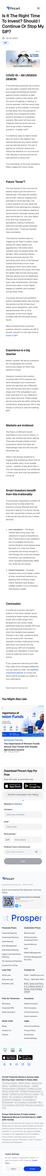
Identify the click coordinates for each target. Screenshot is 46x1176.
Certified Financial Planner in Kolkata (24, 1094)
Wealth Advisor (24, 1083)
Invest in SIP (11, 335)
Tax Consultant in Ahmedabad (21, 1097)
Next (23, 861)
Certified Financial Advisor (19, 1086)
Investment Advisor (9, 1083)
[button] (5, 1050)
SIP (5, 42)
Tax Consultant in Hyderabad (25, 1102)
